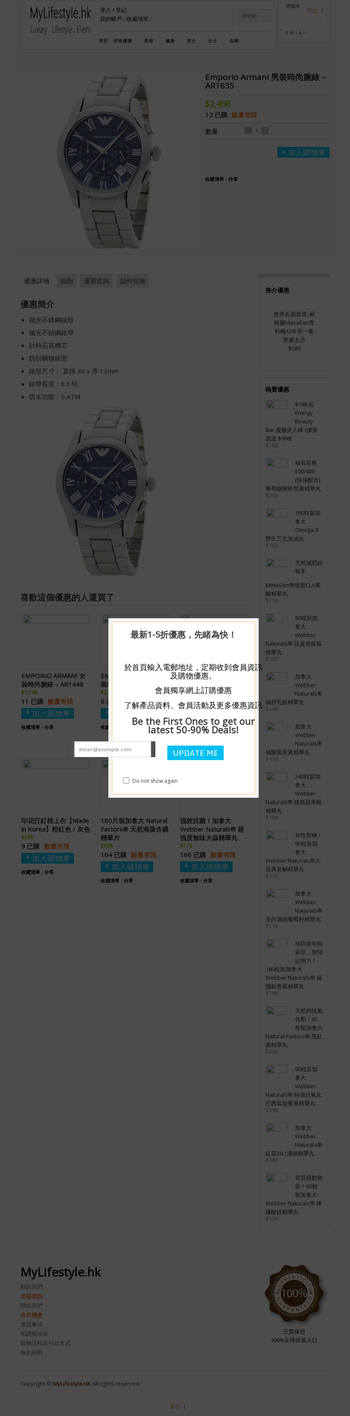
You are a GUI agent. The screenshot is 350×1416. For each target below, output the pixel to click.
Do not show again (155, 780)
